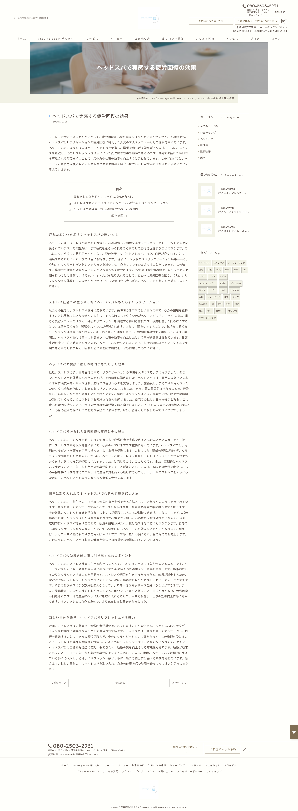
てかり (202, 276)
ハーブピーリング (236, 263)
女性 (201, 297)
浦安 (226, 297)
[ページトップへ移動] (246, 749)
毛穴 (228, 304)
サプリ (213, 290)
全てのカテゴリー (210, 126)
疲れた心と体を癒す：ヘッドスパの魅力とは (103, 196)
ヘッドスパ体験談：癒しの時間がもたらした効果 (106, 209)
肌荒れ (223, 283)
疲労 (201, 311)
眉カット (220, 311)
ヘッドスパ (206, 138)
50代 (227, 269)
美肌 (220, 304)
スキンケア (219, 263)
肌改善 (204, 145)
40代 (218, 269)
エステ (236, 297)
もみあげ (203, 304)
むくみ (223, 276)
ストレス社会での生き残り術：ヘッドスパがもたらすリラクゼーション (121, 203)
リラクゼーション (207, 318)
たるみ (213, 276)
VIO (245, 269)
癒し (209, 311)
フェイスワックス (207, 283)
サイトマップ (214, 771)
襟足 (237, 304)
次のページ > (179, 682)
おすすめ (234, 290)
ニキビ (223, 290)
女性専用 (232, 311)
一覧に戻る (119, 682)
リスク (202, 290)
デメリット (236, 283)
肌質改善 (205, 151)
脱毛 (202, 157)
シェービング (208, 132)
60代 (236, 269)
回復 (209, 269)
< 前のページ (59, 682)
